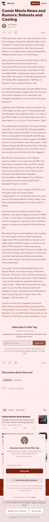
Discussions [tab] (20, 410)
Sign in (44, 3)
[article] (24, 422)
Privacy (27, 502)
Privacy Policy (26, 490)
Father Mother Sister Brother (16, 416)
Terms (34, 502)
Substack (12, 517)
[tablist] (12, 380)
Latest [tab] (10, 410)
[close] (42, 437)
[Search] (44, 410)
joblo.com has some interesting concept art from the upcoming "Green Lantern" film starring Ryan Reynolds (24, 309)
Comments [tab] (7, 380)
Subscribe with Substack (26, 480)
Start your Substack (18, 511)
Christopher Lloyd (14, 425)
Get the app (36, 511)
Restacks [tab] (17, 380)
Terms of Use (37, 486)
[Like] (4, 32)
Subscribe (35, 3)
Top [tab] (4, 410)
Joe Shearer (12, 24)
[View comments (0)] (10, 32)
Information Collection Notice (32, 488)
